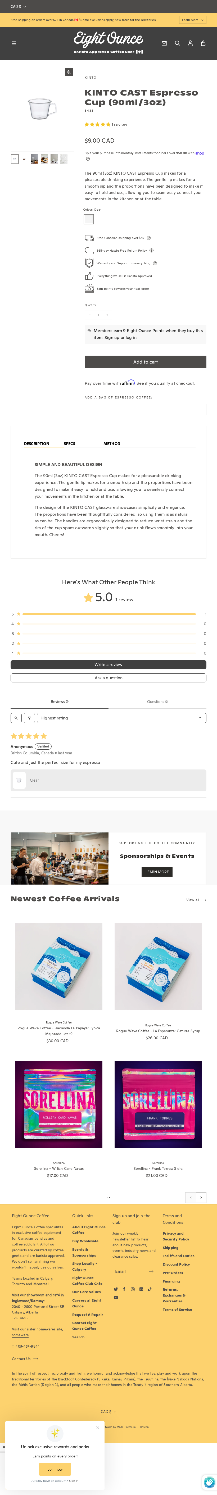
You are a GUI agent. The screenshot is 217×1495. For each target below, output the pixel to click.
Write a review (108, 664)
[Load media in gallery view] (14, 159)
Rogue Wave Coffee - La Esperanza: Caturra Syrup (158, 1031)
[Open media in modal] (69, 72)
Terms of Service (177, 1309)
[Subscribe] (151, 1271)
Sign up (112, 337)
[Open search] (16, 718)
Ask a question (109, 678)
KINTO (91, 77)
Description (36, 443)
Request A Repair (87, 1314)
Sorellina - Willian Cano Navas (59, 1168)
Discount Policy (176, 1264)
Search (78, 1337)
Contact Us (21, 1358)
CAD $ (16, 6)
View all (192, 900)
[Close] (4, 1447)
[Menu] (14, 43)
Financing (171, 1281)
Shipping (171, 1247)
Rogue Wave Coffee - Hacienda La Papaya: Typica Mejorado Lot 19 (58, 1031)
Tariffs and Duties (179, 1255)
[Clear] (89, 219)
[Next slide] (201, 1197)
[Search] (177, 43)
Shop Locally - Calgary (84, 1266)
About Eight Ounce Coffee (89, 1230)
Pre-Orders (173, 1272)
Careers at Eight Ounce (86, 1303)
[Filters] (29, 718)
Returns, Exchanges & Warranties (174, 1295)
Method (111, 443)
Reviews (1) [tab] (60, 701)
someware (20, 1335)
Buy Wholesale (85, 1241)
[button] (98, 124)
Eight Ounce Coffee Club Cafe (87, 1280)
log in (131, 337)
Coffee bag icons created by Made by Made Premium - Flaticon (108, 1427)
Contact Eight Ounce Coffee (84, 1325)
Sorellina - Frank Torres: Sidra (158, 1168)
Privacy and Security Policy (176, 1236)
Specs (69, 443)
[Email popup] (164, 43)
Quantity (90, 305)
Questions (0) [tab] (157, 701)
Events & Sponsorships (84, 1252)
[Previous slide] (190, 1197)
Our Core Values (86, 1291)
